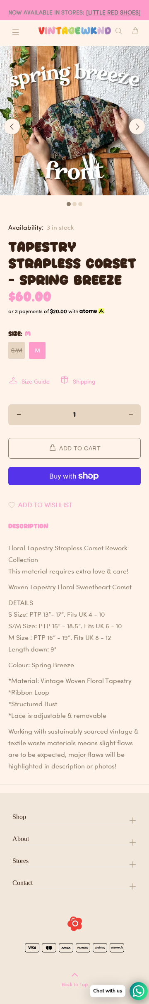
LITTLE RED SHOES (113, 12)
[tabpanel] (74, 120)
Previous (12, 126)
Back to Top (75, 984)
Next (137, 126)
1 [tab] (69, 204)
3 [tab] (80, 204)
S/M (16, 350)
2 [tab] (74, 204)
